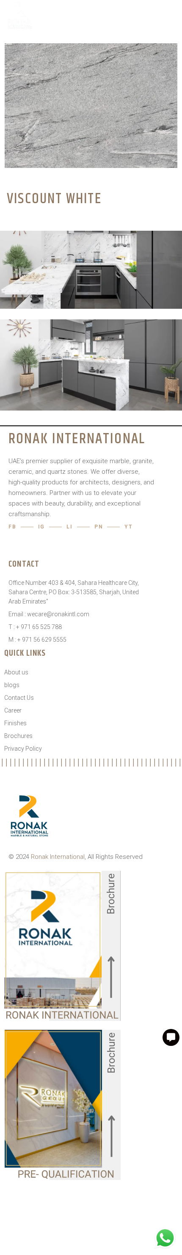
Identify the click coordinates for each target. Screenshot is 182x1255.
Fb (12, 527)
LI (69, 527)
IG (41, 527)
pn (98, 527)
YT (128, 527)
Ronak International (58, 857)
